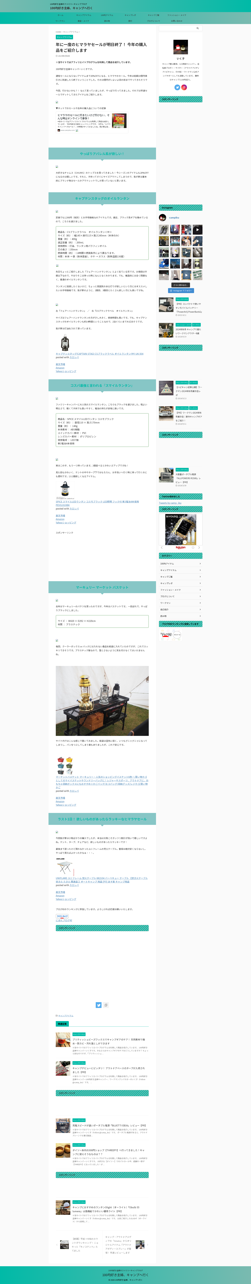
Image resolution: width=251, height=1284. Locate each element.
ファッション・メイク (176, 15)
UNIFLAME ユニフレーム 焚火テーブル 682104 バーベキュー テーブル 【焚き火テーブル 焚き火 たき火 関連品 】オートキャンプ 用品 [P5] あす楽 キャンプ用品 (102, 879)
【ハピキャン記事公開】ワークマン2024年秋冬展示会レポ (189, 391)
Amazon (60, 367)
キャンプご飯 (153, 15)
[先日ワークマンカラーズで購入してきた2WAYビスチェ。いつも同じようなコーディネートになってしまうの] (198, 230)
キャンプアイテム (83, 15)
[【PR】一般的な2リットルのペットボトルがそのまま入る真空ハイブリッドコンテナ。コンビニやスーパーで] (186, 264)
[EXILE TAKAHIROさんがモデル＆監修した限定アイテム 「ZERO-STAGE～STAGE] (186, 241)
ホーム (60, 15)
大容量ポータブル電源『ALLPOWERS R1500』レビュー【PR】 (188, 478)
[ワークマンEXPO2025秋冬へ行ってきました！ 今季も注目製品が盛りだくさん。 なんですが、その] (164, 252)
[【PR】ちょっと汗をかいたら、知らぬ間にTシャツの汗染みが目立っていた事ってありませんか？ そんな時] (186, 275)
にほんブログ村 (64, 920)
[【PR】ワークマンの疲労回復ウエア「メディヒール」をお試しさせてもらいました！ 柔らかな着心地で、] (186, 252)
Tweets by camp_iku (170, 503)
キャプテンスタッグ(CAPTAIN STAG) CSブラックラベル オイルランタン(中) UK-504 (99, 353)
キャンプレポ (130, 15)
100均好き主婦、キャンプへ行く (71, 8)
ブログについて (153, 21)
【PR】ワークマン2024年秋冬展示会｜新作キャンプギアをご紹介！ (189, 416)
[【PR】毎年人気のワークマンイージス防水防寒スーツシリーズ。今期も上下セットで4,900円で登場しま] (198, 241)
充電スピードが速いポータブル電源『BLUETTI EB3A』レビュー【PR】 (109, 1125)
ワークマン (60, 21)
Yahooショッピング (66, 371)
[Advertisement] (102, 557)
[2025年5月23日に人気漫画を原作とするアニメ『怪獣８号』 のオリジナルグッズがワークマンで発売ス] (164, 275)
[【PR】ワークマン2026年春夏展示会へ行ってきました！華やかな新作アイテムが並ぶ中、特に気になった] (175, 241)
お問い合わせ (176, 21)
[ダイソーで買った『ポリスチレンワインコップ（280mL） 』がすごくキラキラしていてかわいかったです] (175, 264)
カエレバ (74, 357)
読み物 (107, 21)
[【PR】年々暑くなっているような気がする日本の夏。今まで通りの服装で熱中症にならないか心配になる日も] (175, 230)
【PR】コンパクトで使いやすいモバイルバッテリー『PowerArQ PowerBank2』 (189, 307)
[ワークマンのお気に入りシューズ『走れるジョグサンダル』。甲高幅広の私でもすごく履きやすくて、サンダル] (164, 264)
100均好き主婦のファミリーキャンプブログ (125, 1270)
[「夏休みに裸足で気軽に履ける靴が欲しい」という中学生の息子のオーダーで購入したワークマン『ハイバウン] (198, 252)
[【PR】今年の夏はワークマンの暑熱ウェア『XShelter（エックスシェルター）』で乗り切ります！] (186, 230)
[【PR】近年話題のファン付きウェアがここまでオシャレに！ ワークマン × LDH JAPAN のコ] (164, 241)
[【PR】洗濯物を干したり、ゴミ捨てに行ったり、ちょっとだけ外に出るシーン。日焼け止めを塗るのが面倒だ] (175, 275)
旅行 (130, 21)
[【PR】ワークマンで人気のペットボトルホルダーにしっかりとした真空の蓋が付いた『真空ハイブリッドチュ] (198, 264)
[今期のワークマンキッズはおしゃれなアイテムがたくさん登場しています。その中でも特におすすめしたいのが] (198, 275)
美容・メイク (83, 21)
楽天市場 (60, 364)
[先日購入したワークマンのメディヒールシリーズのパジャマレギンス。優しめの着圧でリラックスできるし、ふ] (175, 252)
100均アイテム (107, 15)
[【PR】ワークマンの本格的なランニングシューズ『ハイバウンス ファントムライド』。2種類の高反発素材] (164, 230)
